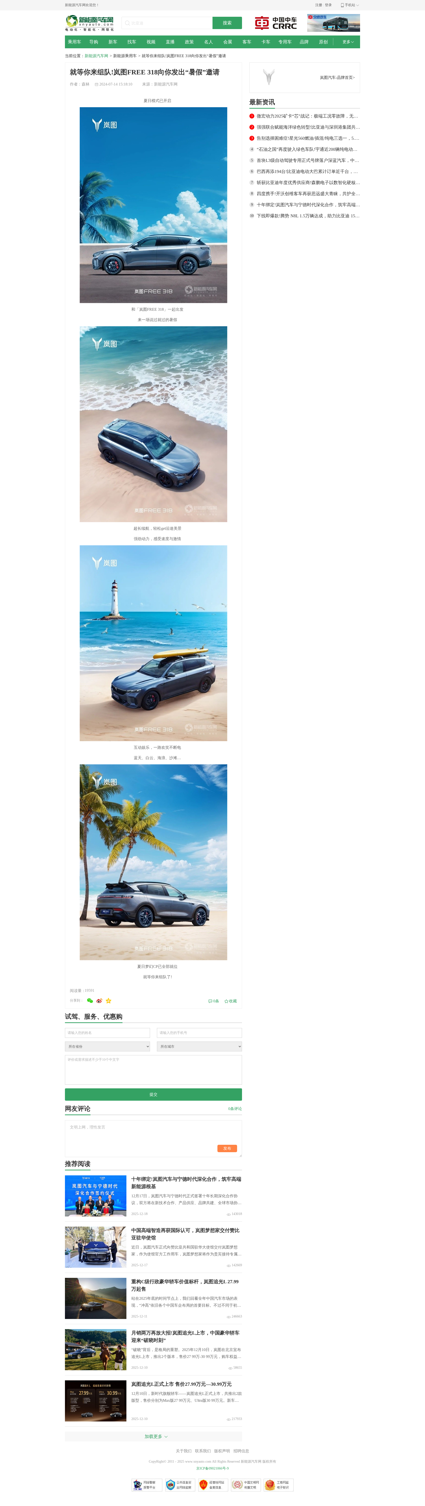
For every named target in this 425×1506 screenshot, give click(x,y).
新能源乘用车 (125, 56)
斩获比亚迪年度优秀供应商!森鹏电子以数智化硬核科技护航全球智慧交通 (308, 182)
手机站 (350, 5)
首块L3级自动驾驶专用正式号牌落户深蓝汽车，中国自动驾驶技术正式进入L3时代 (308, 160)
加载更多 (153, 1436)
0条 (216, 1001)
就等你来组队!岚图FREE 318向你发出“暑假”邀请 (184, 56)
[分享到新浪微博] (99, 1001)
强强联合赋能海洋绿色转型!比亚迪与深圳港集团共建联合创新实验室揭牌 (308, 127)
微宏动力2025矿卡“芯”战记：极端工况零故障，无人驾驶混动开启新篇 (308, 116)
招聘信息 (241, 1451)
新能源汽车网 (96, 56)
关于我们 (184, 1451)
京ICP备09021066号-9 (212, 1468)
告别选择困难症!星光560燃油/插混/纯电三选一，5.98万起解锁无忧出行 (308, 138)
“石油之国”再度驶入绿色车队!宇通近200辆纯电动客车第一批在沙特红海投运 (308, 149)
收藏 (233, 1001)
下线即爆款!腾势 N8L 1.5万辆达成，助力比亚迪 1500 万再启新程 (308, 215)
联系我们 (203, 1451)
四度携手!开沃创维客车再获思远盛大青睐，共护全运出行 (308, 193)
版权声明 (222, 1451)
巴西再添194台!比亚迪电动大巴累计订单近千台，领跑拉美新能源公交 (308, 171)
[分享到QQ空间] (109, 1001)
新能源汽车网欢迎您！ (82, 5)
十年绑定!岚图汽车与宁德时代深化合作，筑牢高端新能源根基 (308, 204)
